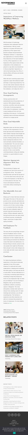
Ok (14, 432)
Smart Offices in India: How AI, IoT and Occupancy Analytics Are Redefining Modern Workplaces (13, 392)
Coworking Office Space (9, 311)
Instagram (15, 415)
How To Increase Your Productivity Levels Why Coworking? (13, 356)
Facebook (9, 415)
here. (10, 303)
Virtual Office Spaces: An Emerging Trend (13, 336)
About (14, 420)
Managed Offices (14, 423)
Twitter (12, 415)
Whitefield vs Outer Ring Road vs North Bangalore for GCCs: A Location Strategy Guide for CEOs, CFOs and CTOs (13, 403)
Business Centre (10, 309)
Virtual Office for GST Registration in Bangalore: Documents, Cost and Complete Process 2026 (12, 397)
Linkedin (19, 415)
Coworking (14, 10)
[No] (26, 430)
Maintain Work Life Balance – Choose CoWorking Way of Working (14, 375)
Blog (14, 425)
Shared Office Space (16, 339)
